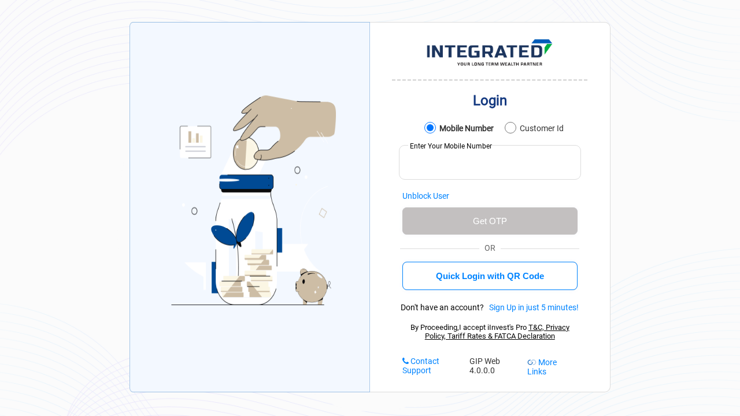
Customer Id (541, 128)
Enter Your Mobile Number (450, 146)
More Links (542, 367)
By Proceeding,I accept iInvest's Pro (489, 331)
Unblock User (425, 195)
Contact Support (420, 365)
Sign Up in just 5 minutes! (532, 307)
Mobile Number (466, 128)
